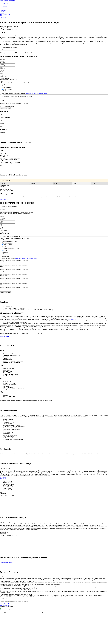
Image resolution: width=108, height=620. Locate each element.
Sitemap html (3, 615)
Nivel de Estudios (4, 78)
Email (1, 49)
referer (1, 105)
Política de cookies (48, 612)
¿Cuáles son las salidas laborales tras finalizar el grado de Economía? (17, 581)
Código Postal (4, 75)
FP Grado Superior (8, 243)
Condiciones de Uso (25, 612)
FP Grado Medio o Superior (10, 241)
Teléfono (2, 69)
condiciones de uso (42, 93)
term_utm (2, 284)
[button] (54, 577)
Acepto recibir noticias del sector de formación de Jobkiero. (18, 96)
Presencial (5, 252)
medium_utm (3, 275)
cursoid (2, 100)
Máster (5, 90)
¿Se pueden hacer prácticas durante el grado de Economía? (14, 585)
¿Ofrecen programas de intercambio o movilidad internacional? (15, 590)
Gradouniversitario (14, 612)
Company (2, 209)
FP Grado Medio (7, 86)
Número (2, 65)
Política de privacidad (36, 612)
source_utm (3, 271)
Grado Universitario (8, 89)
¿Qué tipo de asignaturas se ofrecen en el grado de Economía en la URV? (18, 577)
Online (5, 250)
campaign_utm (3, 280)
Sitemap (2, 618)
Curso (4, 84)
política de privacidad (30, 93)
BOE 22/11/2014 (72, 319)
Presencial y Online (8, 253)
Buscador (5, 3)
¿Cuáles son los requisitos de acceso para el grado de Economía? (16, 594)
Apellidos (2, 62)
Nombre (2, 59)
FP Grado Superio (7, 87)
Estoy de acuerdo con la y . (20, 258)
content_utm (3, 289)
